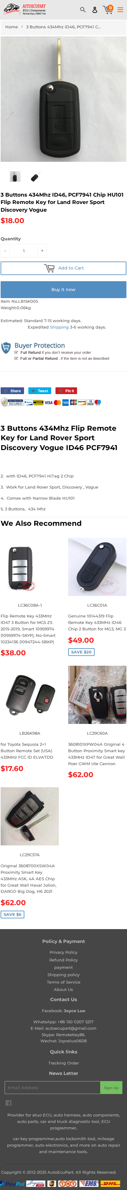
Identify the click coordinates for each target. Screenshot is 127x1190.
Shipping (59, 327)
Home (11, 26)
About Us (63, 989)
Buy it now (63, 289)
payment (63, 967)
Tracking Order (63, 1062)
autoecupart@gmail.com (71, 1028)
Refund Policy (63, 959)
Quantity (11, 239)
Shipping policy (63, 974)
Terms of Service (63, 982)
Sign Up (111, 1087)
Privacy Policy (63, 952)
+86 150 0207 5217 (76, 1021)
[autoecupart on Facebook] (8, 1103)
